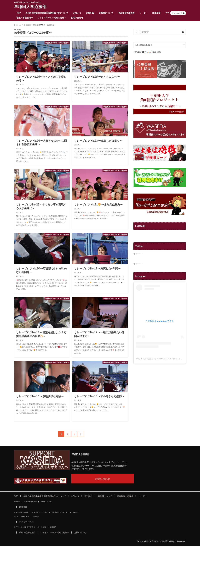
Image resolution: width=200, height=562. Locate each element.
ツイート (137, 253)
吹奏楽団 (156, 13)
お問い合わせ (77, 17)
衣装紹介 (53, 527)
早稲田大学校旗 (46, 501)
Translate (156, 52)
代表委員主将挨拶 (126, 13)
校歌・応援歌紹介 (25, 17)
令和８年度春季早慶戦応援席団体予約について (47, 13)
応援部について (106, 13)
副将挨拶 (17, 501)
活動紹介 (76, 512)
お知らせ (77, 13)
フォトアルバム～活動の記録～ (52, 17)
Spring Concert (25, 516)
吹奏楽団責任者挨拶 (21, 512)
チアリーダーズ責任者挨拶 (23, 527)
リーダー (143, 13)
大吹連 (16, 516)
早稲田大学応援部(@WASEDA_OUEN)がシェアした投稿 (163, 358)
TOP (19, 13)
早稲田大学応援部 (30, 6)
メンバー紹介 (41, 527)
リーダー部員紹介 (30, 501)
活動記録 (90, 13)
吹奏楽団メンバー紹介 (40, 512)
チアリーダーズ (26, 521)
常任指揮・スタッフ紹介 (60, 512)
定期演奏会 (35, 516)
